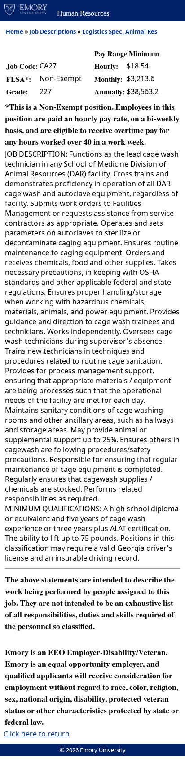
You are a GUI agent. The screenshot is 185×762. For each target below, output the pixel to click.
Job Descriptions (53, 31)
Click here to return (37, 734)
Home (14, 31)
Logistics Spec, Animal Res (119, 31)
